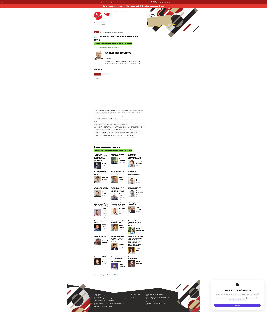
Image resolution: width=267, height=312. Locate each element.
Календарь (134, 295)
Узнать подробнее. (237, 300)
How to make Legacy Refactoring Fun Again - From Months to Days (101, 204)
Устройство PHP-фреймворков (134, 257)
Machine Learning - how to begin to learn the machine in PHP (118, 204)
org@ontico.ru (107, 304)
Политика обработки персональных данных (158, 298)
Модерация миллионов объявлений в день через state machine (134, 156)
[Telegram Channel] (163, 2)
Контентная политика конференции (155, 303)
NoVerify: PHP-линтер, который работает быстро (101, 173)
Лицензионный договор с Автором (155, 301)
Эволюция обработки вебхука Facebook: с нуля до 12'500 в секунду (118, 239)
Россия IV (133, 297)
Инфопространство (99, 22)
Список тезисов (118, 32)
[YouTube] (167, 2)
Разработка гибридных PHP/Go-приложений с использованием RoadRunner (100, 157)
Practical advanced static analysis (134, 188)
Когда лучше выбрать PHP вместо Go (118, 221)
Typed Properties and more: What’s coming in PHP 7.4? (118, 173)
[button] (96, 275)
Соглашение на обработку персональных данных (159, 297)
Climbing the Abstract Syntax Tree (135, 203)
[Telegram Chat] (161, 2)
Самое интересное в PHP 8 (100, 221)
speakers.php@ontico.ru (108, 306)
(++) (112, 2)
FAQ (117, 2)
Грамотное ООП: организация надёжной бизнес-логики (134, 174)
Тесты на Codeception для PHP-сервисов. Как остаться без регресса (135, 223)
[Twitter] (169, 2)
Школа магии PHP (100, 236)
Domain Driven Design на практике (118, 155)
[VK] (165, 2)
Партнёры (123, 2)
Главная (96, 32)
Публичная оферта (151, 295)
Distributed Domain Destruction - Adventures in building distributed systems (118, 189)
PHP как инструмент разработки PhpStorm (101, 188)
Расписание (97, 2)
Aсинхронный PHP (100, 256)
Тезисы (108, 2)
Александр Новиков (118, 53)
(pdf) (102, 2)
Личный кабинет (155, 2)
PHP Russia (143, 6)
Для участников (106, 32)
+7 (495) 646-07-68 (99, 295)
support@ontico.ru (99, 297)
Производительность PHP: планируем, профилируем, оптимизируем (118, 259)
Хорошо (237, 305)
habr (171, 2)
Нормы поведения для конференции (156, 304)
